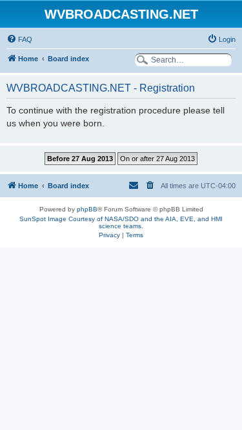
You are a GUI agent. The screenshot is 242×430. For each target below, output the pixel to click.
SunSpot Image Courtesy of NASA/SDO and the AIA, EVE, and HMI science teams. (121, 222)
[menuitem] (19, 39)
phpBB (87, 209)
